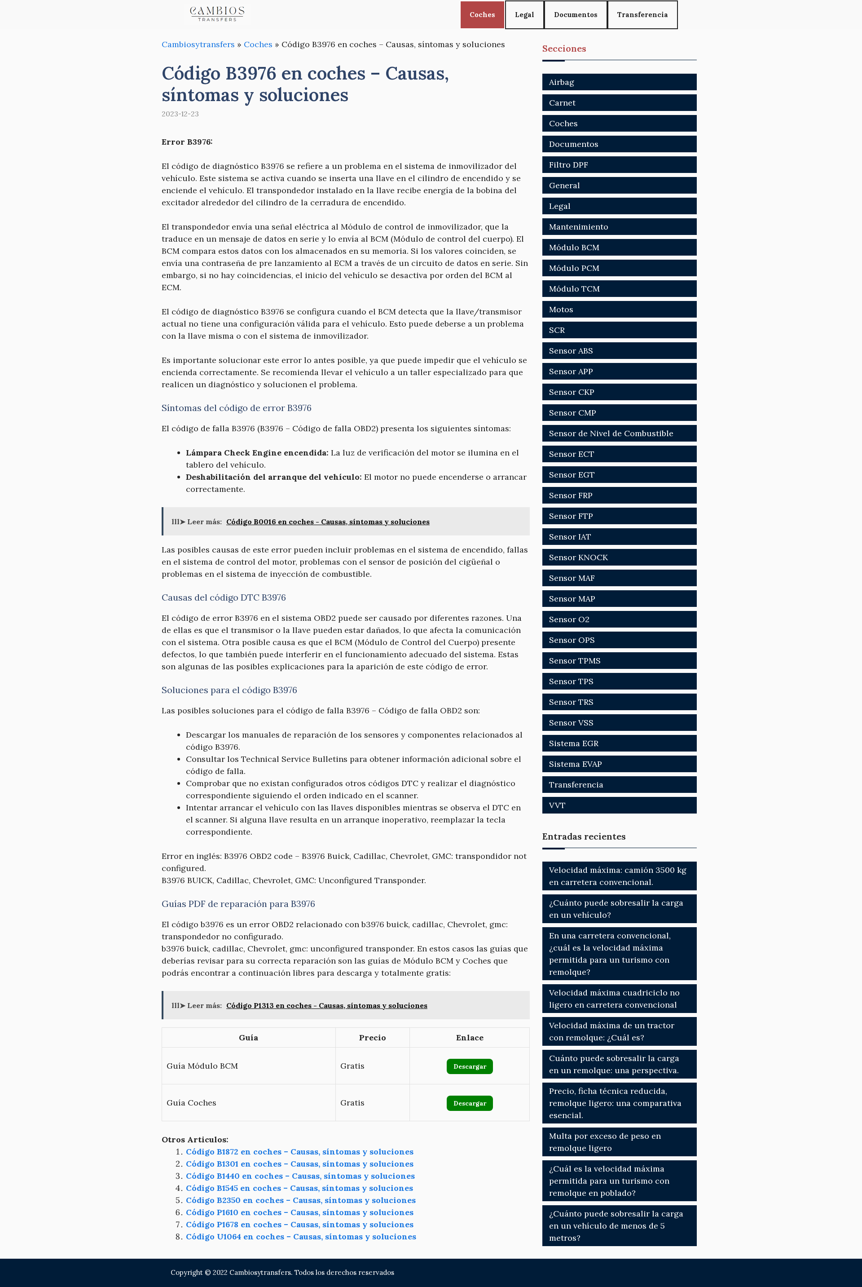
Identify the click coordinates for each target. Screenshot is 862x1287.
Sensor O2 (569, 619)
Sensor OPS (572, 640)
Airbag (561, 82)
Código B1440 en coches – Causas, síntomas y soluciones (300, 1176)
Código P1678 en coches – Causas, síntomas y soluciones (299, 1224)
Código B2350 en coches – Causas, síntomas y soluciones (301, 1200)
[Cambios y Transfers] (217, 14)
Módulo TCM (574, 288)
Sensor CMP (572, 412)
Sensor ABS (571, 350)
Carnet (562, 102)
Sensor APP (571, 371)
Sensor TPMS (575, 660)
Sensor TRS (571, 702)
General (564, 185)
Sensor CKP (571, 392)
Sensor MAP (572, 598)
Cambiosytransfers (198, 44)
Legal (524, 14)
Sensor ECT (571, 454)
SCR (557, 330)
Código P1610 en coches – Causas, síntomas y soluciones (299, 1212)
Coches (482, 14)
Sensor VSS (571, 722)
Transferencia (642, 14)
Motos (561, 309)
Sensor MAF (572, 578)
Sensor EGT (572, 474)
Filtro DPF (568, 164)
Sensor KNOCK (578, 557)
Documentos (576, 14)
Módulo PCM (574, 268)
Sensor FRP (571, 495)
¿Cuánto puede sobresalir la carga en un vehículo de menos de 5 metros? (616, 1225)
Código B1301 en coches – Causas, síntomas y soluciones (299, 1164)
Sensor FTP (571, 516)
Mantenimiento (578, 226)
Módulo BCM (574, 247)
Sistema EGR (573, 743)
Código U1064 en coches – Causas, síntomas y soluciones (301, 1236)
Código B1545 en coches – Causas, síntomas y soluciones (299, 1188)
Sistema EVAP (575, 764)
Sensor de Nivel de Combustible (611, 433)
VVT (557, 805)
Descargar (469, 1066)
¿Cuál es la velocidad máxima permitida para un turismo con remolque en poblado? (609, 1180)
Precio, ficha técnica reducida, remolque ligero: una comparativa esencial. (615, 1103)
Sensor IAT (570, 536)
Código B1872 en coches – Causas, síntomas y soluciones (299, 1151)
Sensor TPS (571, 681)
